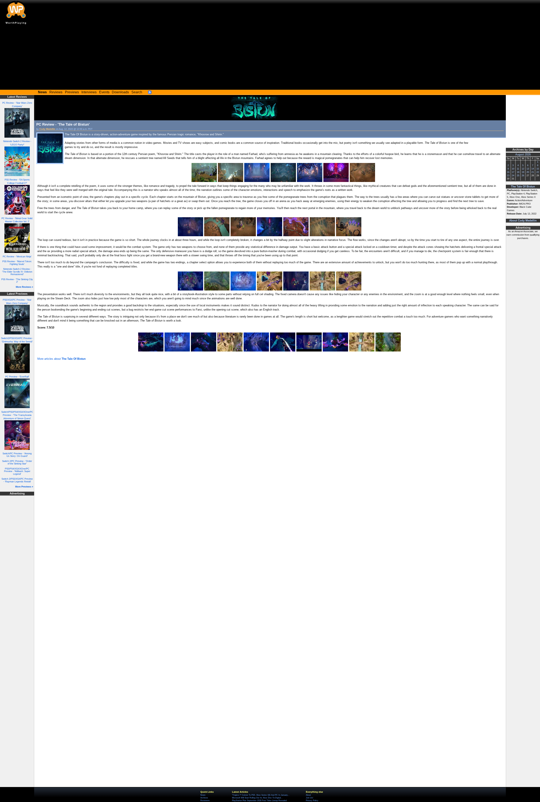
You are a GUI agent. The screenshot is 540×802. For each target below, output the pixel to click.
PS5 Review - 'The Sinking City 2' (17, 280)
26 (523, 175)
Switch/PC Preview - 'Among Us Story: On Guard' (17, 454)
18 (518, 172)
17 (513, 172)
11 (518, 168)
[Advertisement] (270, 58)
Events (104, 92)
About (308, 795)
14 (532, 168)
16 (508, 172)
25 (518, 175)
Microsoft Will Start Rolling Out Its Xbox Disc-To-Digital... (257, 798)
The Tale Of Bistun (523, 186)
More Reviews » (24, 287)
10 (513, 168)
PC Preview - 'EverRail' (17, 376)
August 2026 (523, 154)
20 (527, 172)
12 (523, 168)
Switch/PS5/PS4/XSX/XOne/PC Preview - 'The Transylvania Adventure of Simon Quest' (17, 415)
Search (136, 92)
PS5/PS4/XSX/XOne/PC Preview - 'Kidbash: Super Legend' (17, 471)
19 (523, 172)
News (202, 795)
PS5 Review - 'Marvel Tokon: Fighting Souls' (17, 262)
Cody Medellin (47, 129)
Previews (72, 92)
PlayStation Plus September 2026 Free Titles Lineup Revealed (259, 800)
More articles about (61, 358)
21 (532, 172)
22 (537, 172)
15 (537, 168)
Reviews (55, 92)
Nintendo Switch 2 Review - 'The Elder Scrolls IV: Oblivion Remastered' (17, 271)
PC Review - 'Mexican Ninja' (17, 256)
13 (527, 168)
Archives (204, 798)
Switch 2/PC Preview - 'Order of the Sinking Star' (17, 462)
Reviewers (205, 800)
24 (513, 175)
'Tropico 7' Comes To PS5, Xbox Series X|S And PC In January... (260, 795)
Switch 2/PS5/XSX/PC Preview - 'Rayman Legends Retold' (17, 480)
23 (508, 175)
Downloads (120, 92)
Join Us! (309, 798)
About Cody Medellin (523, 220)
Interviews (89, 92)
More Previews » (24, 486)
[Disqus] (270, 418)
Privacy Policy (312, 800)
